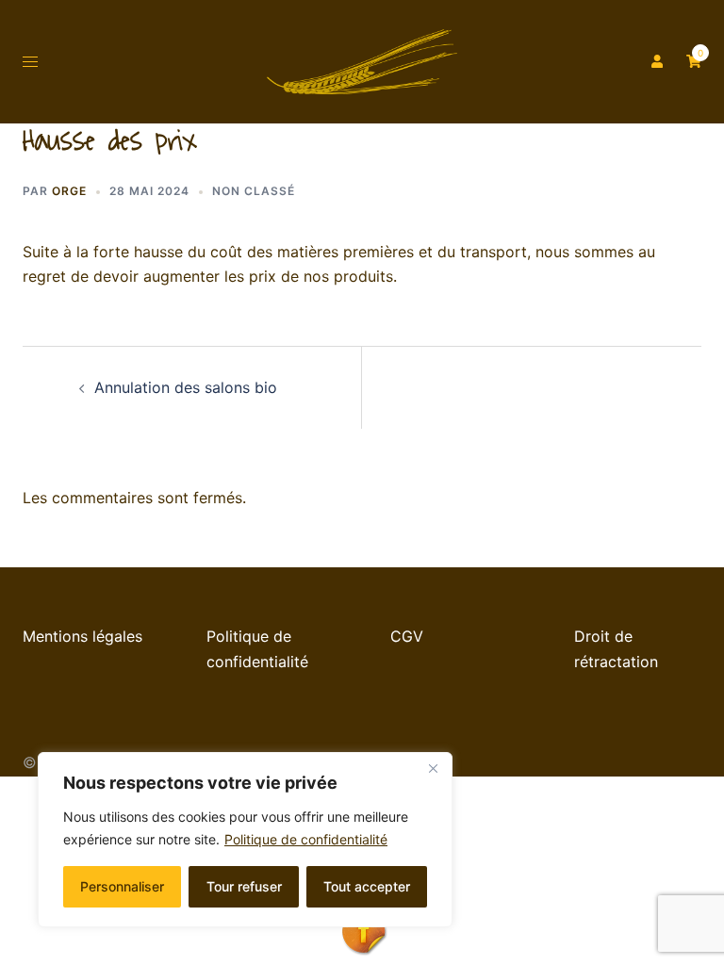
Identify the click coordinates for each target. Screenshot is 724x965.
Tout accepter (366, 886)
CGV (406, 636)
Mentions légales (82, 636)
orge (69, 191)
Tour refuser (244, 886)
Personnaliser (122, 886)
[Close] (432, 768)
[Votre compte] (655, 61)
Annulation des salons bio (185, 387)
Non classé (253, 191)
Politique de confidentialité (305, 839)
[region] (245, 839)
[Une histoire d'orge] (362, 60)
